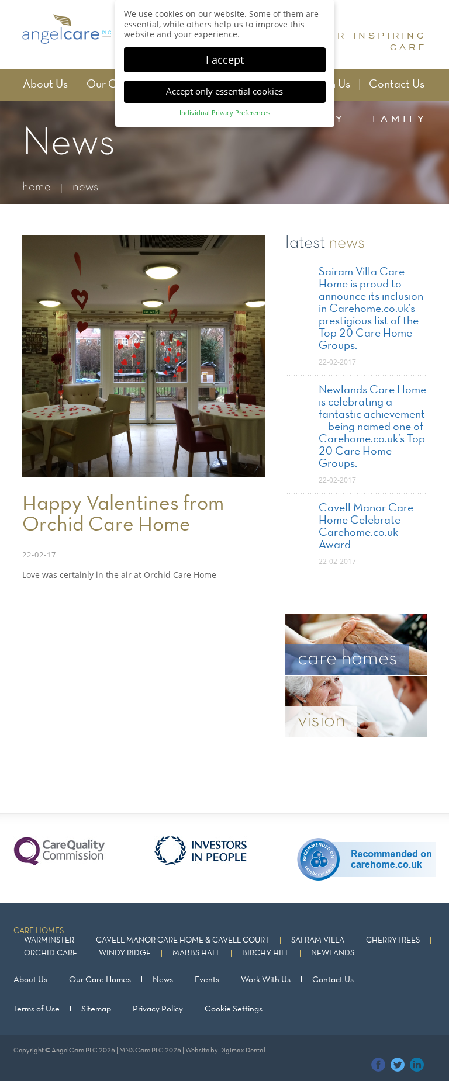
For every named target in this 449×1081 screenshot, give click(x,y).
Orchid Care (50, 953)
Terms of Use (36, 1009)
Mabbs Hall (196, 953)
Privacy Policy (158, 1009)
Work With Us (266, 980)
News (163, 980)
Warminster (49, 940)
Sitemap (96, 1009)
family (399, 118)
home (36, 187)
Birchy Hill (265, 953)
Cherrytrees (393, 940)
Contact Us (396, 84)
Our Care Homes (100, 980)
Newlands (332, 953)
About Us (45, 84)
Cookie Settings (234, 1009)
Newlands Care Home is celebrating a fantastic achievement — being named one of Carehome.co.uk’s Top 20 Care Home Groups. (372, 427)
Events (207, 980)
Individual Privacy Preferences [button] (224, 113)
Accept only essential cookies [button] (224, 91)
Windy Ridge (125, 953)
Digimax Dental (242, 1051)
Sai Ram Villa (317, 940)
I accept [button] (225, 60)
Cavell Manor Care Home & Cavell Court (183, 940)
